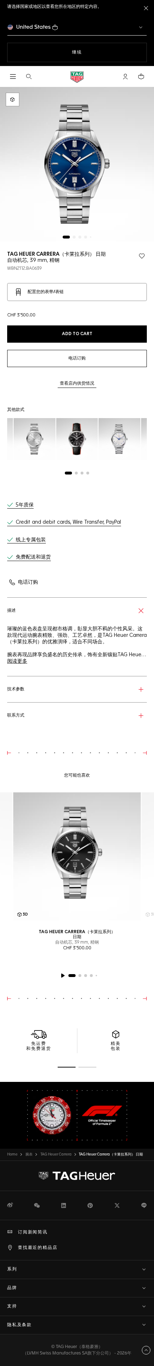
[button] (125, 76)
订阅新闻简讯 (33, 1232)
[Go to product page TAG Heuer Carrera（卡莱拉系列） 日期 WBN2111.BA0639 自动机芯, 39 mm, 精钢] (35, 439)
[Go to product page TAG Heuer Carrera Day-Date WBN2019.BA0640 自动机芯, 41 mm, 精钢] (119, 439)
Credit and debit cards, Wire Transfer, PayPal (68, 522)
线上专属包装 (31, 539)
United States (33, 27)
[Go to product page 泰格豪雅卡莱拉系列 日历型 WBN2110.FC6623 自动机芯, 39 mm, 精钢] (77, 439)
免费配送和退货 (33, 557)
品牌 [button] (12, 1288)
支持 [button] (12, 1306)
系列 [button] (12, 1269)
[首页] (77, 76)
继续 (91, 52)
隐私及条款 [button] (19, 1325)
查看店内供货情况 (77, 383)
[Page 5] (90, 237)
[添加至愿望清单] (142, 256)
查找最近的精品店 (37, 1248)
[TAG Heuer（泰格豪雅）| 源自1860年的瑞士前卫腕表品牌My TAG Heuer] (77, 1176)
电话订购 (28, 582)
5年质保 (25, 505)
